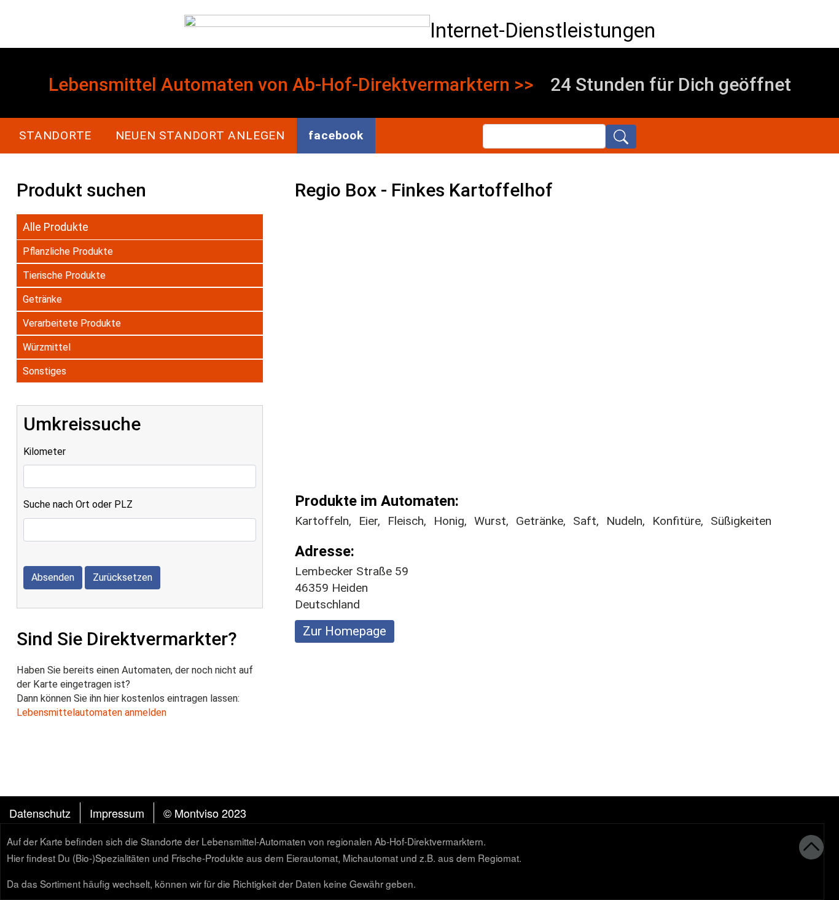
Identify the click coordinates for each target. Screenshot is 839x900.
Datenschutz (40, 813)
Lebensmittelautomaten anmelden (91, 712)
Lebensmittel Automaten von (168, 84)
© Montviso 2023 (204, 813)
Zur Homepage (344, 631)
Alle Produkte (55, 226)
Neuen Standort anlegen (200, 135)
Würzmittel (47, 347)
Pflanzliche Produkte (68, 251)
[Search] (621, 137)
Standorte (55, 135)
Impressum (117, 813)
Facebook (335, 135)
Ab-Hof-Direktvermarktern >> (413, 84)
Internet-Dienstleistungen (542, 30)
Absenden (52, 577)
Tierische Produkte (64, 275)
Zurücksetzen (122, 577)
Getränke (42, 299)
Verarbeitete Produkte (72, 323)
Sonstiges (44, 371)
